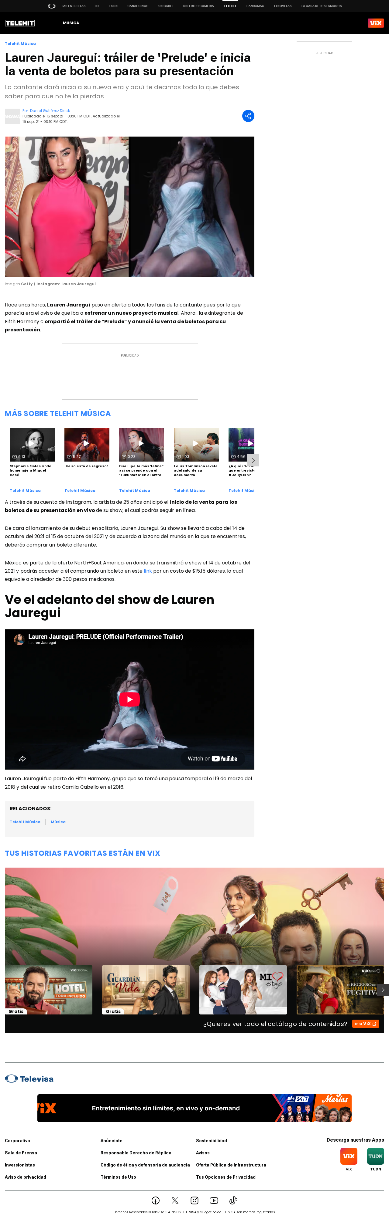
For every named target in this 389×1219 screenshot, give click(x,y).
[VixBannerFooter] (194, 1108)
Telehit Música (20, 43)
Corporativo (17, 1140)
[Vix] (376, 23)
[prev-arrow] (1, 989)
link (148, 570)
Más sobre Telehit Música (58, 413)
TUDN (113, 6)
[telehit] (20, 23)
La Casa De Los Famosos (321, 6)
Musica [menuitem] (71, 22)
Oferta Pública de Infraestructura (231, 1165)
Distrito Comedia (198, 6)
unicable (166, 6)
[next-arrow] (253, 460)
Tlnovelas (283, 6)
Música (58, 822)
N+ (97, 6)
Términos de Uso (118, 1177)
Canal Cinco (138, 6)
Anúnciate (111, 1140)
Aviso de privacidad (25, 1177)
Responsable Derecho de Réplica (136, 1152)
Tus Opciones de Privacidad (226, 1177)
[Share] (248, 116)
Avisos (203, 1152)
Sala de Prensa (21, 1152)
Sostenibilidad (211, 1140)
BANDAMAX (255, 6)
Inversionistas (20, 1165)
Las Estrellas (74, 6)
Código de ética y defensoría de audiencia (145, 1165)
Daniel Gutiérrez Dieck (50, 110)
